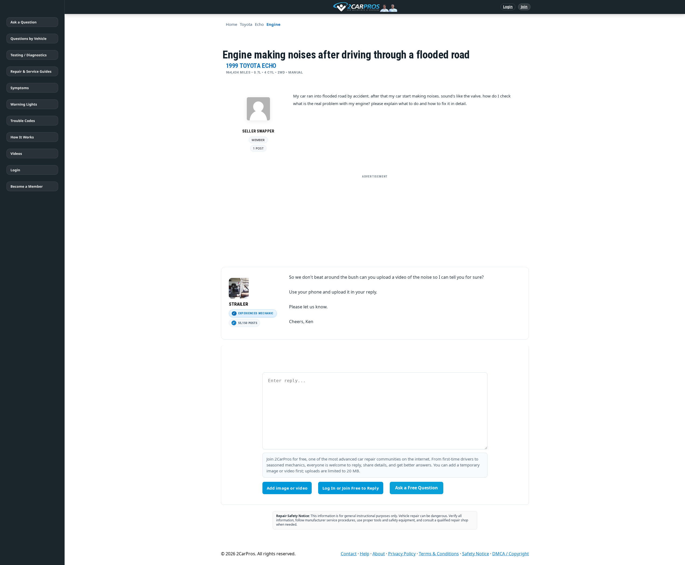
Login (508, 6)
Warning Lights (23, 104)
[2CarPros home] (337, 7)
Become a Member (26, 186)
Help (364, 554)
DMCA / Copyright (510, 554)
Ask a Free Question (416, 488)
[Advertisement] (375, 218)
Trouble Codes (22, 120)
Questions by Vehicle (28, 38)
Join (524, 6)
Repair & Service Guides (30, 71)
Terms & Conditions (439, 554)
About (379, 554)
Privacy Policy (402, 554)
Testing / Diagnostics (28, 55)
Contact (349, 554)
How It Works (22, 137)
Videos (16, 153)
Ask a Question (23, 22)
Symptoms (19, 87)
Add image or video (287, 488)
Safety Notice (475, 554)
